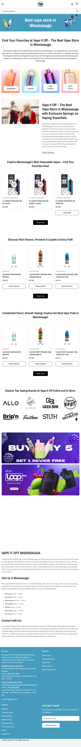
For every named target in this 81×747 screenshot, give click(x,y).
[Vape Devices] (50, 81)
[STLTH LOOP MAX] (40, 479)
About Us (5, 709)
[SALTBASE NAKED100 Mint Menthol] (14, 258)
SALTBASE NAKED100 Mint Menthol (12, 275)
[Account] (72, 4)
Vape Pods (46, 662)
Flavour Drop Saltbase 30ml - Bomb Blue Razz (67, 275)
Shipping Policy (7, 723)
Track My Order (7, 712)
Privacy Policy (7, 716)
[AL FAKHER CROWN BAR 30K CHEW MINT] (67, 184)
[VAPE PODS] (70, 81)
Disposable (11, 88)
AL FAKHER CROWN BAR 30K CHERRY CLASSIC (38, 202)
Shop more (40, 222)
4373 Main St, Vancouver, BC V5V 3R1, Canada (19, 685)
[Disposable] (11, 81)
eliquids (31, 88)
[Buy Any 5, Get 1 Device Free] (40, 447)
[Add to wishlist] (12, 193)
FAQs (4, 730)
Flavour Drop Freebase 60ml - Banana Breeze (40, 275)
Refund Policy (7, 720)
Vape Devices (50, 87)
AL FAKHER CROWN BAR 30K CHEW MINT (65, 202)
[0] (77, 4)
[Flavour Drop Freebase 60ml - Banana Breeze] (40, 258)
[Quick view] (16, 193)
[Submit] (77, 11)
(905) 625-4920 (13, 674)
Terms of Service (8, 727)
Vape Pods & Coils (49, 669)
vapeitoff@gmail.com (10, 699)
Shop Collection (48, 152)
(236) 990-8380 (13, 687)
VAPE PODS (70, 87)
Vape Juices (46, 655)
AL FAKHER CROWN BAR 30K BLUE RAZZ (12, 202)
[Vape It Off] (40, 4)
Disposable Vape (48, 659)
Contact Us (6, 734)
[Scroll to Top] (76, 735)
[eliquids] (30, 81)
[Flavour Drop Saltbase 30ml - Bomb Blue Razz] (67, 258)
